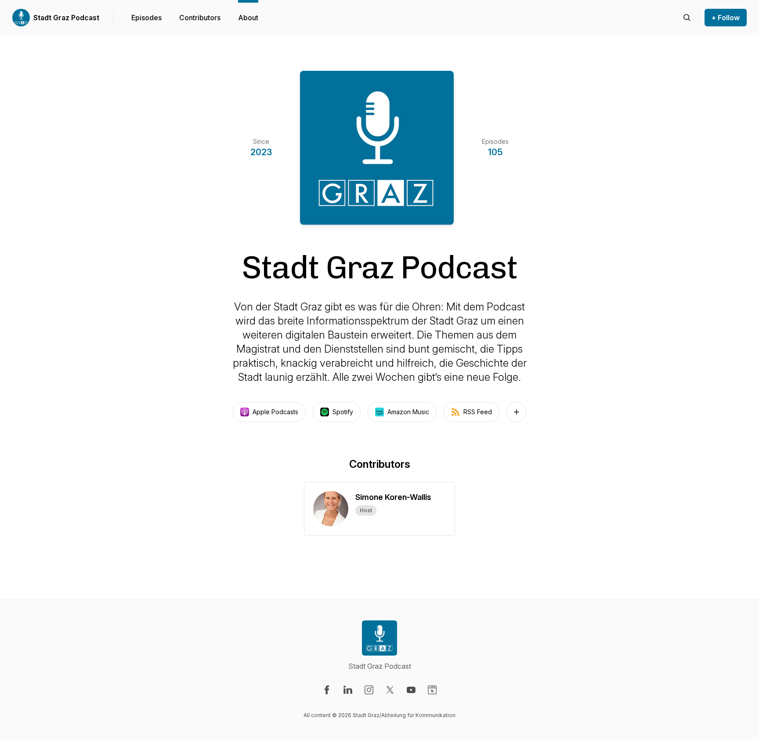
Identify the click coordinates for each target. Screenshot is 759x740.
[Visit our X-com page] (390, 689)
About (248, 17)
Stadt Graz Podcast (66, 17)
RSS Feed (477, 412)
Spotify (343, 412)
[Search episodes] (686, 17)
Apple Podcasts (275, 412)
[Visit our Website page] (432, 689)
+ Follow (726, 17)
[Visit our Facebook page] (326, 689)
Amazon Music (408, 412)
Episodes (146, 17)
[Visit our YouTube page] (411, 689)
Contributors (199, 17)
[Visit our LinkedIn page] (347, 689)
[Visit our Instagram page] (369, 689)
